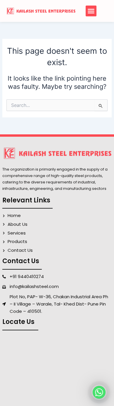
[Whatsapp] (99, 392)
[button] (91, 11)
